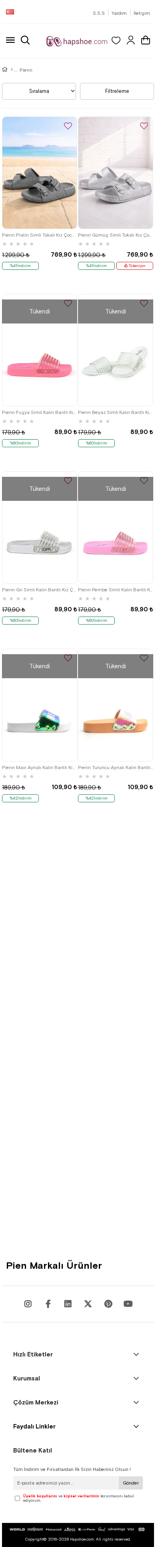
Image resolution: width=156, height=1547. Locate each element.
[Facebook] (48, 1304)
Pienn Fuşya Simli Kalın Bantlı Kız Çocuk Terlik (39, 412)
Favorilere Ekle (68, 126)
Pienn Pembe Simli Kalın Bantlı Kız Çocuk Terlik (115, 590)
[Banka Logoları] (78, 1529)
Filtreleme (117, 91)
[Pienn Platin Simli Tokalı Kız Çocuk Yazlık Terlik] (39, 173)
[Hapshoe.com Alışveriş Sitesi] (77, 41)
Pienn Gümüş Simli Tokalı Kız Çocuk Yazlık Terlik (115, 235)
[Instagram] (28, 1304)
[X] (88, 1304)
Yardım (119, 13)
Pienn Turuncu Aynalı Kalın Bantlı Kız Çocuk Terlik (115, 767)
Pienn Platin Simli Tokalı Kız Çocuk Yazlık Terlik (39, 235)
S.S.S (99, 13)
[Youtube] (68, 1304)
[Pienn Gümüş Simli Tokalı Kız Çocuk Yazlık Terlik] (115, 173)
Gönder (131, 1483)
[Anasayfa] (12, 70)
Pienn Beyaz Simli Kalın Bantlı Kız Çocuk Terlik (115, 412)
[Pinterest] (108, 1304)
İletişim (142, 13)
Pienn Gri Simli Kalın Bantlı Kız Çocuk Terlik (39, 590)
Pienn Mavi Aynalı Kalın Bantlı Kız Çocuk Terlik (39, 767)
